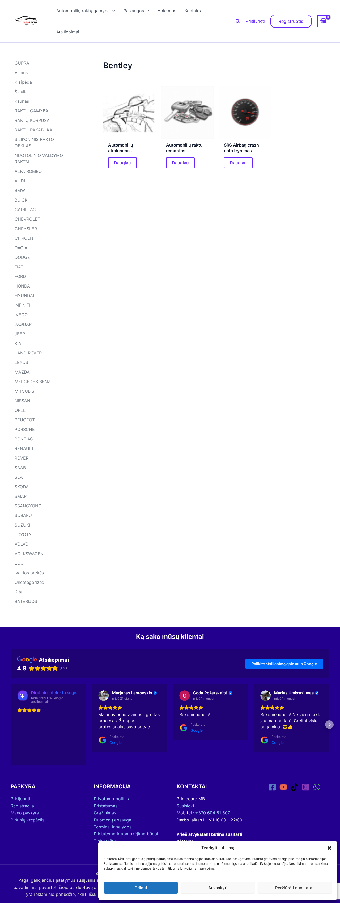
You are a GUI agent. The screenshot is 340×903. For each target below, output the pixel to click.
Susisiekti (186, 805)
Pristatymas (105, 805)
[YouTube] (283, 787)
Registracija (22, 805)
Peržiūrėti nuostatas (294, 887)
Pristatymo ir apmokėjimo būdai (126, 833)
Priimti (141, 887)
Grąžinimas (105, 812)
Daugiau (122, 162)
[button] (329, 848)
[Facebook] (272, 787)
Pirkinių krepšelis (27, 820)
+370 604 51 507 (212, 812)
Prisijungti (255, 21)
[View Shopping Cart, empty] (323, 21)
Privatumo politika (112, 798)
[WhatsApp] (317, 787)
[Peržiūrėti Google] (103, 695)
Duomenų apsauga (112, 820)
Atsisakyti (217, 887)
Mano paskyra (25, 812)
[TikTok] (295, 787)
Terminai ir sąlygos (112, 826)
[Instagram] (306, 787)
